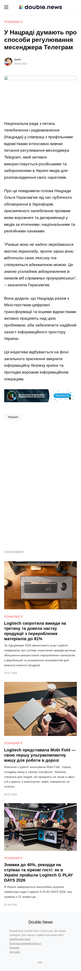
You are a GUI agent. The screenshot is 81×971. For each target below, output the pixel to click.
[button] (6, 7)
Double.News (40, 922)
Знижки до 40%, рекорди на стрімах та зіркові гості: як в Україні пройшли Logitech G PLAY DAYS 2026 (38, 872)
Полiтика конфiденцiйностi (25, 943)
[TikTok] (45, 962)
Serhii (17, 59)
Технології (13, 22)
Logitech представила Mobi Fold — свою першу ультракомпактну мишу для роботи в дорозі (40, 755)
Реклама (14, 947)
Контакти (14, 952)
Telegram (13, 417)
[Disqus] (40, 483)
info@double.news (20, 939)
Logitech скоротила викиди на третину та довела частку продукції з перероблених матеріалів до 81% (35, 631)
